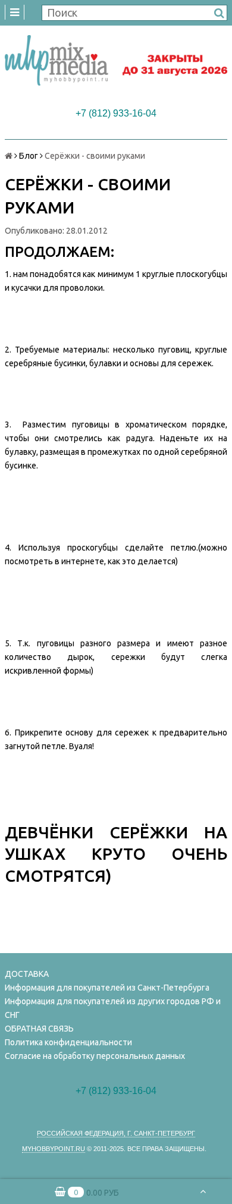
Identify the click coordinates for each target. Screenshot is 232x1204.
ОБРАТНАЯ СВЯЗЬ (39, 1028)
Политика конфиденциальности (68, 1042)
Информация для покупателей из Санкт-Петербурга (107, 987)
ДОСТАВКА (27, 974)
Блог (28, 156)
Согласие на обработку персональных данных (95, 1056)
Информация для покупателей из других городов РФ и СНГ (113, 1008)
